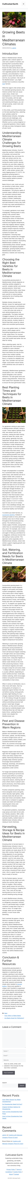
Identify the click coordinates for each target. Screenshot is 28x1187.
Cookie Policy (17, 1172)
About (11, 1174)
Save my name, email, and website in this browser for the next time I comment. (13, 1066)
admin (4, 1135)
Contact (16, 1174)
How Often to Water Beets (12, 1015)
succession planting (8, 515)
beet (3, 84)
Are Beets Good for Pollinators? (14, 1018)
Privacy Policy (11, 1169)
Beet (5, 1013)
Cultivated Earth (10, 4)
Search (4, 1082)
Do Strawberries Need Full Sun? (12, 1104)
